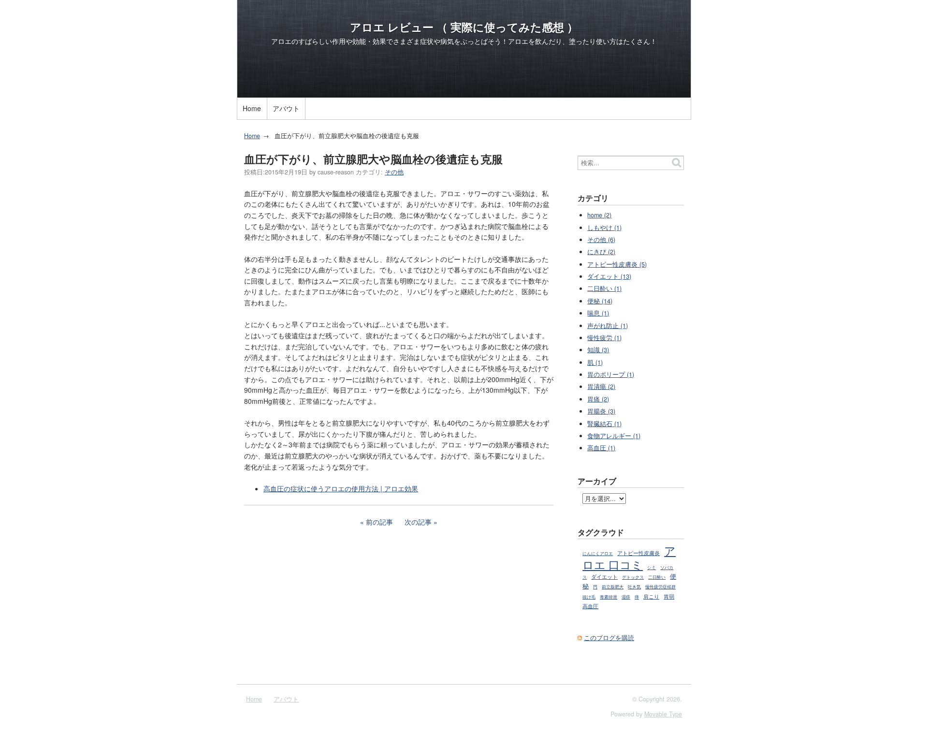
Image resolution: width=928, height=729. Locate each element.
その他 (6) (601, 239)
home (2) (599, 215)
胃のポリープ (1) (610, 374)
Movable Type (663, 714)
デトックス (633, 577)
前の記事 (379, 522)
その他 (394, 172)
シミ (651, 567)
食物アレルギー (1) (613, 435)
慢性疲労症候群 (660, 587)
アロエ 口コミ (629, 557)
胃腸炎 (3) (601, 411)
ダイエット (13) (609, 276)
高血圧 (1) (601, 447)
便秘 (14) (599, 301)
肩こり (651, 596)
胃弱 (669, 596)
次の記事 (418, 522)
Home (252, 108)
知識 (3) (598, 349)
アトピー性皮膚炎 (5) (617, 264)
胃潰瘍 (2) (601, 386)
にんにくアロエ (597, 553)
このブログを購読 (609, 637)
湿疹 (626, 597)
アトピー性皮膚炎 (638, 553)
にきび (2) (601, 251)
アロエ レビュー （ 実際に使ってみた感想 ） (464, 27)
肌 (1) (595, 362)
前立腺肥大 (613, 587)
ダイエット (604, 576)
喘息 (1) (598, 313)
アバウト (286, 108)
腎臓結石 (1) (604, 423)
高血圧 (590, 606)
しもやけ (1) (604, 227)
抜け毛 (588, 597)
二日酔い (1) (604, 288)
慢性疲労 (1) (604, 337)
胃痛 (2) (598, 399)
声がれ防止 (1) (607, 325)
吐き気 (634, 587)
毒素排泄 (608, 597)
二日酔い (657, 577)
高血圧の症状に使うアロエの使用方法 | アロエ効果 (340, 488)
